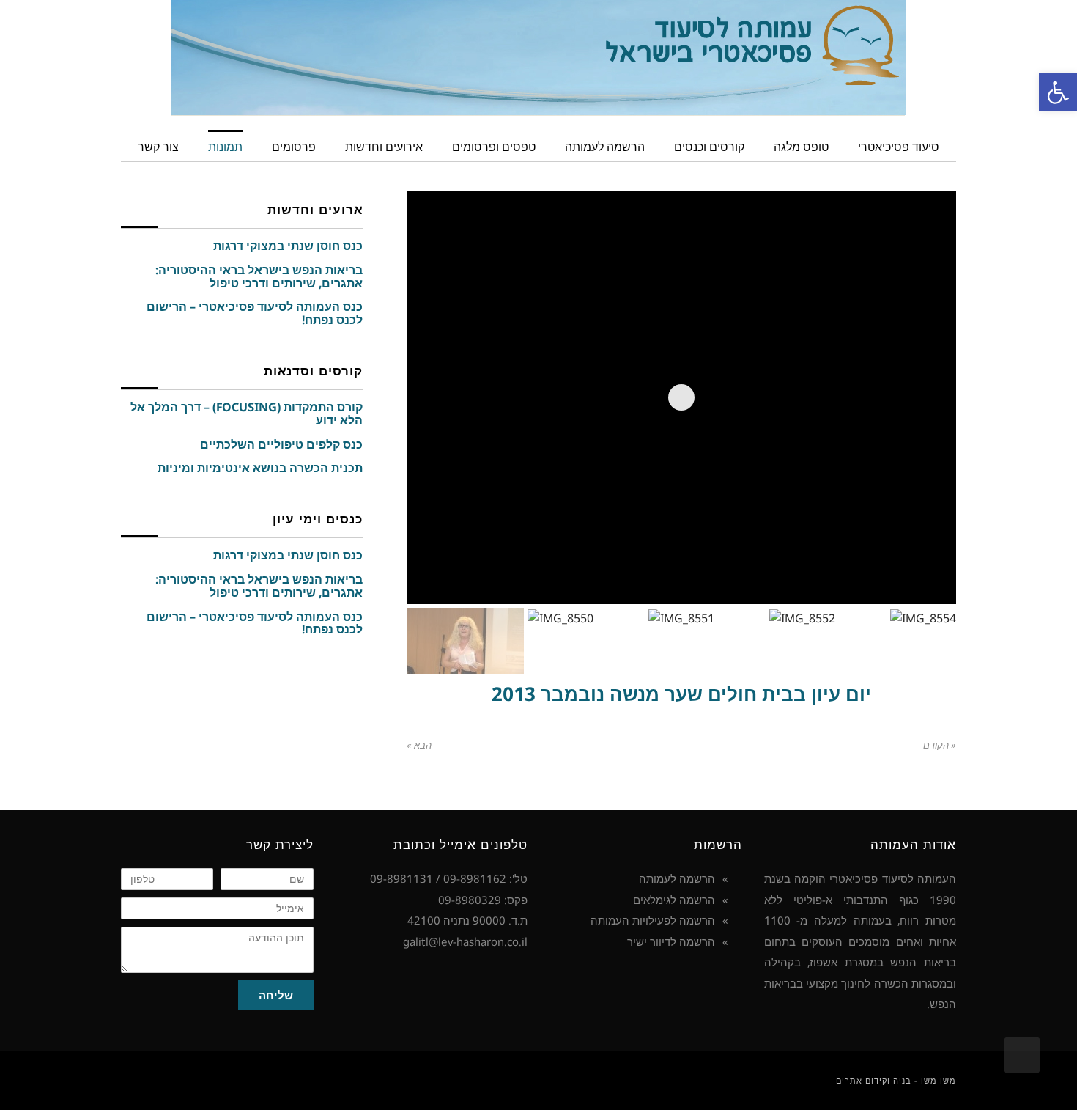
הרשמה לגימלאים (674, 899)
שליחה (276, 995)
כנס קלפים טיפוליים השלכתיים (281, 444)
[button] (1058, 92)
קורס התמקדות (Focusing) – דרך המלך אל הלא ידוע (246, 413)
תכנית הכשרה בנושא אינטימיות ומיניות (260, 468)
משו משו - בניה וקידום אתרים (896, 1080)
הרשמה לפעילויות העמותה (653, 920)
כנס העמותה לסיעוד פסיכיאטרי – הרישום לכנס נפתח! (255, 313)
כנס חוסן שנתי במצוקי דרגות (288, 246)
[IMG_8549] (921, 570)
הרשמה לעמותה (677, 878)
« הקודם (939, 745)
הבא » (419, 745)
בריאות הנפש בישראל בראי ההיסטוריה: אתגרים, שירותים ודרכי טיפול (259, 276)
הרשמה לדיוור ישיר (671, 941)
